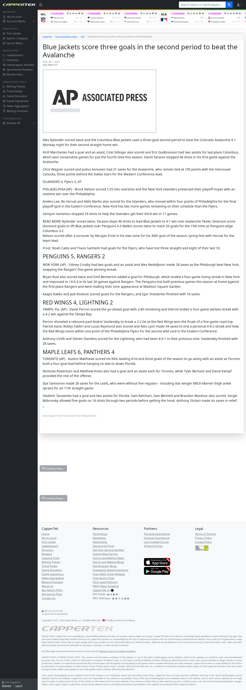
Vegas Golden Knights (205, 637)
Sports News (15, 43)
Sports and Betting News (66, 36)
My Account (14, 17)
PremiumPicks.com (98, 612)
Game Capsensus (18, 101)
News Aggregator (18, 106)
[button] (239, 4)
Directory (13, 60)
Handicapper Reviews (20, 65)
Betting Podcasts (17, 111)
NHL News (48, 64)
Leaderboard (15, 55)
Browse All (13, 123)
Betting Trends (16, 86)
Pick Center (14, 33)
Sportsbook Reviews (20, 69)
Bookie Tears (15, 74)
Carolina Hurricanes (160, 637)
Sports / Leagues (17, 38)
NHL (83, 36)
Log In (18, 685)
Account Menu (16, 21)
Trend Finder (15, 91)
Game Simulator (17, 96)
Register (6, 685)
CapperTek (47, 36)
